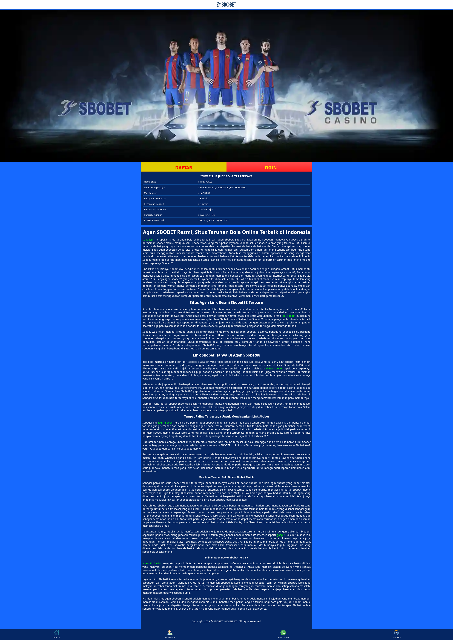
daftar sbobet (274, 368)
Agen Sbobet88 (151, 563)
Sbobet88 (148, 239)
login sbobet (165, 422)
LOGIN (269, 167)
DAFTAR (183, 167)
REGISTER (170, 637)
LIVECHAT (396, 637)
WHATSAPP (283, 637)
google (281, 535)
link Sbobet (288, 315)
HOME (56, 637)
